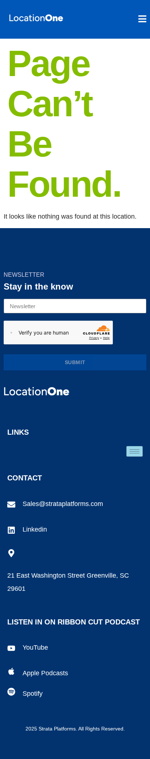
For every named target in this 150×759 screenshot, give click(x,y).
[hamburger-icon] (134, 451)
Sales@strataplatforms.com (63, 503)
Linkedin (35, 529)
